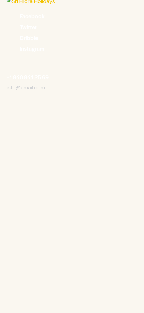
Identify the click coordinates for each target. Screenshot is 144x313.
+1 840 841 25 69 (28, 77)
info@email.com (26, 87)
